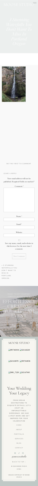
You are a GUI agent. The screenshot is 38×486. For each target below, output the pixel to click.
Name (19, 216)
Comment (19, 186)
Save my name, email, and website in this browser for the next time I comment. (19, 246)
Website (19, 232)
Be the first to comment (19, 164)
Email (19, 224)
